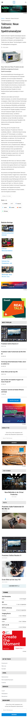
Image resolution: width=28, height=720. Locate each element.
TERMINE (5, 592)
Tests (5, 502)
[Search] (25, 2)
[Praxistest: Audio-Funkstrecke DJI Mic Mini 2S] (14, 521)
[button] (3, 486)
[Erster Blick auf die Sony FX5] (14, 569)
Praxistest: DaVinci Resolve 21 (9, 344)
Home (2, 18)
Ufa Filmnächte (6, 596)
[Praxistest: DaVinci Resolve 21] (14, 545)
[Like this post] (12, 203)
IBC (3, 602)
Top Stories (7, 471)
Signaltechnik (6, 196)
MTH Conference (7, 608)
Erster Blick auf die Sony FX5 (9, 372)
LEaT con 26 (5, 625)
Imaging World (6, 613)
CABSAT (4, 619)
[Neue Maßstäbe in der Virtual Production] (14, 482)
